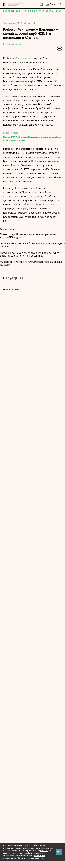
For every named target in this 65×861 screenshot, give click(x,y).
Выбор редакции (12, 10)
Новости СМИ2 (11, 289)
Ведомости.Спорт (12, 44)
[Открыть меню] (60, 4)
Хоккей (31, 23)
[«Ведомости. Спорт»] (4, 4)
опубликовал (19, 58)
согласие (44, 850)
